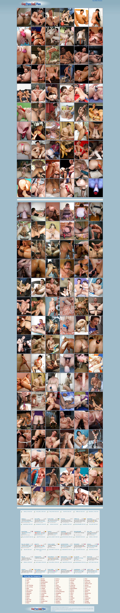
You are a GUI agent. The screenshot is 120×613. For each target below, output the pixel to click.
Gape (57, 594)
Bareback (28, 591)
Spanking (87, 590)
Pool (86, 579)
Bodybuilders (44, 582)
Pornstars (87, 580)
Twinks (86, 596)
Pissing (72, 602)
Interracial (72, 579)
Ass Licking (29, 587)
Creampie (43, 591)
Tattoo (86, 594)
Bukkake (43, 585)
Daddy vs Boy (44, 596)
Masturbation (73, 588)
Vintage (87, 601)
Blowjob (43, 580)
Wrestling (87, 602)
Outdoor (72, 598)
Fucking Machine (60, 591)
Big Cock (28, 599)
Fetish (57, 585)
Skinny (86, 585)
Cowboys (43, 590)
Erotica (57, 579)
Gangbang (58, 593)
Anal (27, 580)
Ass (27, 583)
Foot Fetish (58, 590)
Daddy (42, 594)
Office (71, 593)
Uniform (87, 599)
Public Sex (87, 582)
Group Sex (58, 598)
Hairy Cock (58, 599)
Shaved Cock (88, 583)
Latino (71, 582)
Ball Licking (29, 590)
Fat (56, 583)
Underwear (87, 598)
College (43, 588)
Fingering (58, 587)
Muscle (72, 591)
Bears (28, 598)
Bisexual (28, 601)
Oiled (71, 594)
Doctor (43, 599)
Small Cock (88, 587)
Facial (57, 582)
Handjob (58, 601)
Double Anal (44, 601)
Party (71, 599)
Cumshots (43, 593)
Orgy (71, 596)
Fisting (57, 588)
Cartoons (43, 587)
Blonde (43, 579)
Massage (72, 587)
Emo (42, 602)
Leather (72, 583)
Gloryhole (58, 596)
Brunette (43, 583)
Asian (27, 582)
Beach (28, 596)
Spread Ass (88, 593)
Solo (86, 588)
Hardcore (58, 602)
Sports (86, 591)
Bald (27, 588)
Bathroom (28, 593)
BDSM (28, 594)
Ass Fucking (29, 585)
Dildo (42, 598)
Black (27, 602)
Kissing (72, 580)
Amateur (28, 579)
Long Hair (72, 585)
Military (72, 590)
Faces (57, 580)
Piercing (72, 601)
